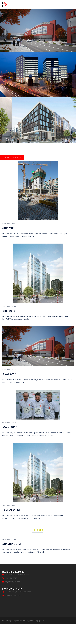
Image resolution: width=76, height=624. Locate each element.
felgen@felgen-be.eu (13, 582)
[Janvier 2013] (38, 530)
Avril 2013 (9, 374)
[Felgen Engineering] (4, 4)
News (14, 223)
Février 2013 (11, 510)
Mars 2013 (10, 427)
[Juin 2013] (38, 190)
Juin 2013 (9, 228)
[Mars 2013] (38, 404)
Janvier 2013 (11, 544)
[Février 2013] (38, 472)
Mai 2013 (9, 311)
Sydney (41, 620)
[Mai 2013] (38, 273)
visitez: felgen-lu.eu (12, 157)
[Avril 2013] (38, 346)
